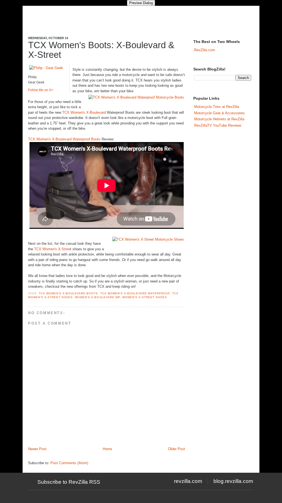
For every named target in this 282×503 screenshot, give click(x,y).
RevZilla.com (204, 50)
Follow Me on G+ (40, 90)
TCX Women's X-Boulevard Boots (68, 293)
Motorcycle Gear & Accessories (219, 113)
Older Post (176, 449)
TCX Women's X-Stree (52, 249)
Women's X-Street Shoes (144, 297)
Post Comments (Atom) (69, 463)
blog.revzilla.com (233, 481)
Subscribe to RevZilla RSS (68, 482)
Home (107, 449)
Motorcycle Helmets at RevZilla (219, 119)
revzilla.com (188, 481)
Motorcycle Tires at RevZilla (216, 107)
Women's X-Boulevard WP (97, 297)
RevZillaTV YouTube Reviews (218, 125)
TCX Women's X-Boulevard (84, 112)
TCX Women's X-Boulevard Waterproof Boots (64, 139)
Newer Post (37, 449)
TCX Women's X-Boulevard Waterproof (135, 293)
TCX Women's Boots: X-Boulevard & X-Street (101, 49)
